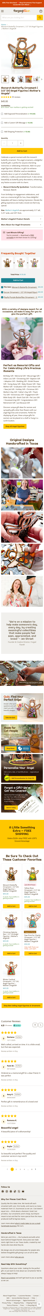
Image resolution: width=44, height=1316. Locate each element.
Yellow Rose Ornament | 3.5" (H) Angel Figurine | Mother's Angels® (32, 891)
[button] (5, 79)
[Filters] (35, 1025)
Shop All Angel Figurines (15, 426)
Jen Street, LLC (16, 1307)
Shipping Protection (33, 1303)
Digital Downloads (29, 1300)
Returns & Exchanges (13, 1300)
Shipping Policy (19, 1303)
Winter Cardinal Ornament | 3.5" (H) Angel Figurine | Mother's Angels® (11, 982)
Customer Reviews (24, 1296)
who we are (19, 1257)
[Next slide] (41, 79)
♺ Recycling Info (31, 1305)
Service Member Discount (20, 1298)
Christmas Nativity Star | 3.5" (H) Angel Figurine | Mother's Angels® (10, 935)
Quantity (4, 138)
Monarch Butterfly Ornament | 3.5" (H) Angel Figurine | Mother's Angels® (11, 888)
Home (3, 25)
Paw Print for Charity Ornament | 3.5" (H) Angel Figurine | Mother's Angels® (32, 938)
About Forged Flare (9, 1296)
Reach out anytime (8, 1278)
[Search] (40, 17)
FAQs (33, 1298)
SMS (8, 1298)
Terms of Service (12, 1305)
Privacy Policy (6, 1303)
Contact (36, 1296)
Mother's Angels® (12, 210)
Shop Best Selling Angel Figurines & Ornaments (22, 1005)
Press (22, 1305)
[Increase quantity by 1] (21, 143)
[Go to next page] (36, 1169)
